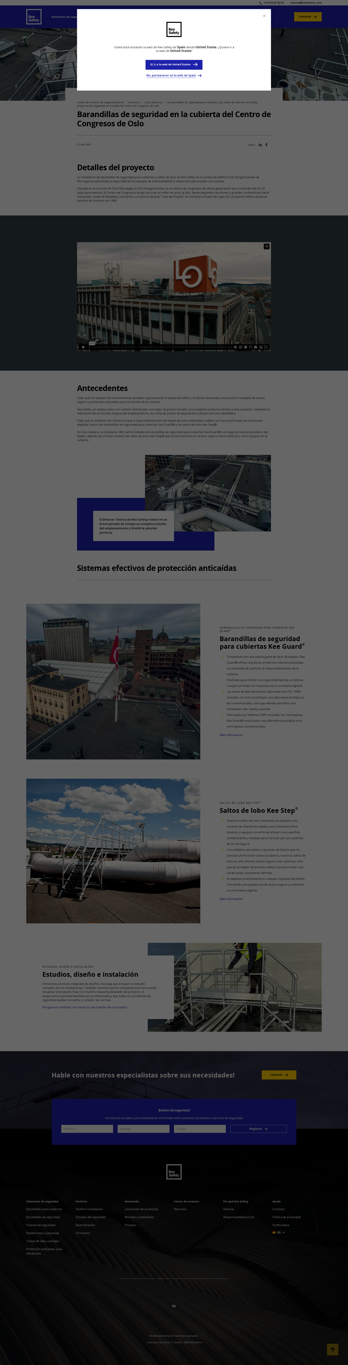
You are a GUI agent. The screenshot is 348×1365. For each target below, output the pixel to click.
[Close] (264, 16)
